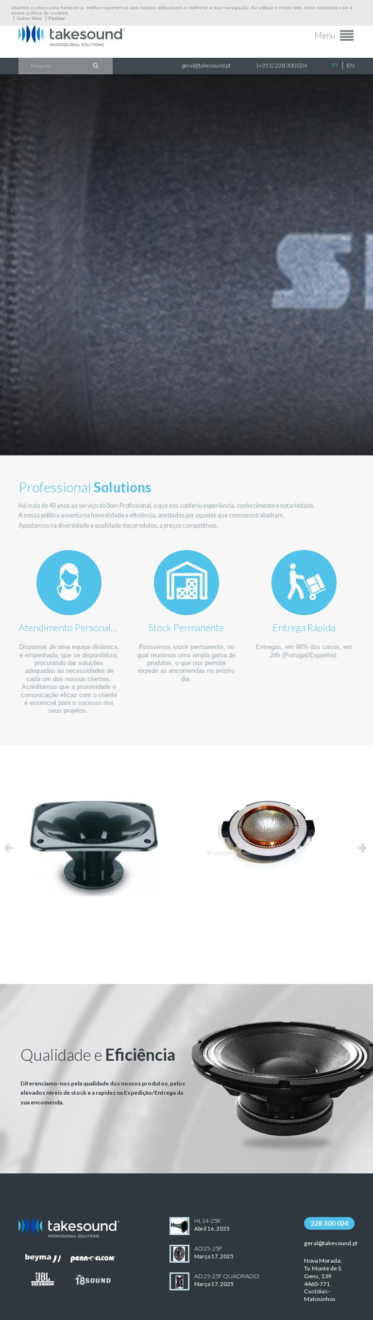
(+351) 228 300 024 (281, 65)
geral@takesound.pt (206, 65)
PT (335, 65)
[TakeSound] (71, 44)
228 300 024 (329, 1223)
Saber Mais (29, 18)
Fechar (57, 18)
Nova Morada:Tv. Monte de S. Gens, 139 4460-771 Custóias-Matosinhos (323, 1280)
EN (351, 65)
